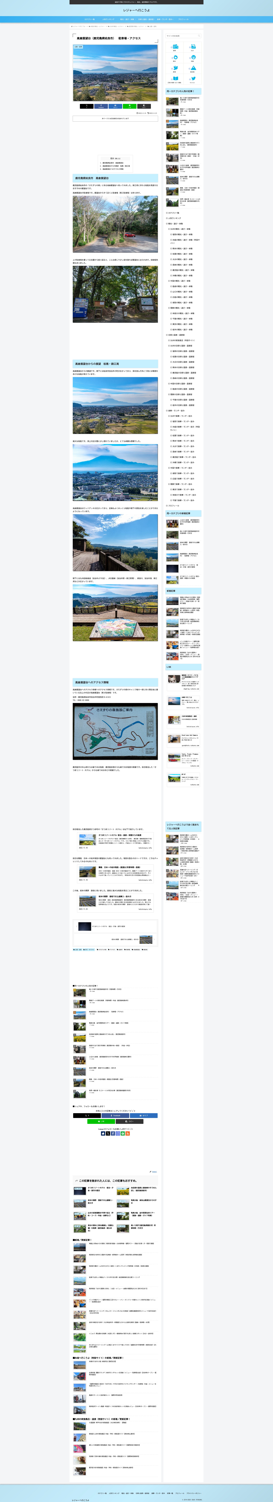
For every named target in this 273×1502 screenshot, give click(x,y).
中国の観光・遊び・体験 (180, 281)
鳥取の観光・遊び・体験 (182, 302)
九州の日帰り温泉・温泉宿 (181, 346)
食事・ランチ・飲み (176, 411)
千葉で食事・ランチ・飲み (183, 500)
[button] (144, 106)
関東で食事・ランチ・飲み (181, 484)
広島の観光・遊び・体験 (182, 297)
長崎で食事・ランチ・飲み (183, 452)
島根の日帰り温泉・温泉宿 (183, 389)
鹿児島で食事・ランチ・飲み (184, 457)
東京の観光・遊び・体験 (182, 324)
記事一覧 (170, 1493)
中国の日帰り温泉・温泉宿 (181, 384)
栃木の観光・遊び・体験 (182, 330)
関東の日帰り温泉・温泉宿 (181, 394)
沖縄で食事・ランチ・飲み (183, 462)
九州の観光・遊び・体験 (180, 229)
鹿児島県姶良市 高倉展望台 (113, 163)
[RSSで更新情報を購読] (128, 1133)
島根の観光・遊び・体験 (182, 286)
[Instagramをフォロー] (118, 1133)
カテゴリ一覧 (173, 213)
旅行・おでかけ (89, 949)
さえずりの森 (102, 949)
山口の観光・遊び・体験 (182, 292)
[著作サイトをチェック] (103, 1133)
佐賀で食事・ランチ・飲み (183, 435)
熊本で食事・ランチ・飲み (183, 441)
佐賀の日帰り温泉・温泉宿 (183, 357)
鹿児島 (145, 949)
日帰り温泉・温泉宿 (176, 335)
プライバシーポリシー (194, 1493)
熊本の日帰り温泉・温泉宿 (183, 367)
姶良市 (121, 949)
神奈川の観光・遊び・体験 (183, 313)
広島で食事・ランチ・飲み (183, 479)
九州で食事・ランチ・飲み (181, 416)
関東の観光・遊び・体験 (180, 308)
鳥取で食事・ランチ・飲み (183, 473)
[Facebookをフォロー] (113, 1133)
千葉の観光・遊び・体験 (182, 319)
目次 (112, 158)
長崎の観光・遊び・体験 (182, 265)
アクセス (112, 949)
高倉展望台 (137, 949)
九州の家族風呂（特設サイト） (183, 340)
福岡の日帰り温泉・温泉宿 (183, 351)
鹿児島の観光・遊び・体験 (183, 270)
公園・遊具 (78, 949)
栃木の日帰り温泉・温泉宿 (183, 405)
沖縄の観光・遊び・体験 (182, 275)
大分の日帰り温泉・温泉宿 (183, 362)
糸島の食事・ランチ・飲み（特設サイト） (185, 428)
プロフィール (173, 506)
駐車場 (128, 949)
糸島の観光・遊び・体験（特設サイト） (185, 241)
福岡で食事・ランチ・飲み (183, 421)
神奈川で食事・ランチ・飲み (184, 495)
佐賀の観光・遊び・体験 (182, 254)
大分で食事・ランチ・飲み (183, 446)
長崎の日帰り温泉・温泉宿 (183, 378)
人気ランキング (174, 218)
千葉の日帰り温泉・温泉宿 (183, 400)
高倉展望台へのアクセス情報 (113, 169)
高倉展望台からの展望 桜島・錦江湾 (116, 166)
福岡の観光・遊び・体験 (182, 234)
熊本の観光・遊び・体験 (182, 248)
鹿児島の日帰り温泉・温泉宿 (184, 373)
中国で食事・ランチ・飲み (181, 468)
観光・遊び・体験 (175, 224)
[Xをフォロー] (108, 1133)
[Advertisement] (115, 138)
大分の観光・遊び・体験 (182, 259)
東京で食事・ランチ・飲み (183, 489)
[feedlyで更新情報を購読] (123, 1133)
